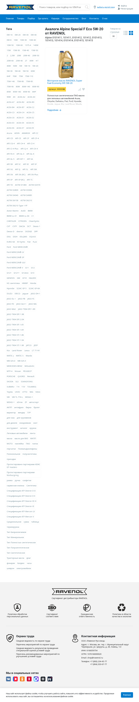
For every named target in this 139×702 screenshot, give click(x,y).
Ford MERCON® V (15, 267)
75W (21, 76)
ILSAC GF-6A (34, 288)
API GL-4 (30, 154)
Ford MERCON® (20, 247)
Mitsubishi (29, 366)
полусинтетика (30, 454)
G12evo (25, 273)
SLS (17, 381)
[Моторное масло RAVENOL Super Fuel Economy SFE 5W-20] (66, 65)
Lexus (27, 350)
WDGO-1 (29, 397)
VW (8, 397)
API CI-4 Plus (12, 148)
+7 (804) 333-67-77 (98, 664)
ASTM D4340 (12, 195)
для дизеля (12, 423)
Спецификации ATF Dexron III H (21, 501)
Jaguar (26, 293)
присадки (11, 459)
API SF (34, 164)
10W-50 (10, 45)
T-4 (18, 386)
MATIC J (10, 355)
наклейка (19, 443)
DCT (29, 226)
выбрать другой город (106, 7)
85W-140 (17, 91)
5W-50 (26, 71)
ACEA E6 (10, 128)
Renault (30, 376)
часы (29, 563)
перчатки (11, 448)
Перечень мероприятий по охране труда (35, 644)
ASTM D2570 (34, 185)
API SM (33, 169)
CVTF (14, 226)
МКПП (33, 438)
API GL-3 (20, 154)
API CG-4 (11, 143)
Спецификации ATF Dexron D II (21, 490)
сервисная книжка (15, 485)
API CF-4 (35, 138)
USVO (17, 392)
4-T (37, 60)
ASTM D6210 (26, 200)
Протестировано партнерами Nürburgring (21, 473)
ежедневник (25, 423)
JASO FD (10, 304)
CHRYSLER (11, 221)
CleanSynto (34, 221)
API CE (18, 138)
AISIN (17, 133)
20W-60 (10, 60)
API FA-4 (10, 154)
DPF (36, 231)
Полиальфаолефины (27, 448)
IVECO (17, 293)
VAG (31, 392)
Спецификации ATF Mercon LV (21, 511)
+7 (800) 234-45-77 (98, 661)
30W (31, 60)
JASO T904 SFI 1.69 (15, 329)
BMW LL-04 (24, 216)
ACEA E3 (10, 122)
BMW (30, 210)
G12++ (16, 273)
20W (19, 55)
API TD (10, 185)
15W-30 (16, 50)
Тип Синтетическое (16, 553)
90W (9, 97)
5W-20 (35, 66)
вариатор (11, 412)
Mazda (29, 355)
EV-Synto (21, 241)
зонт (35, 423)
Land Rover (17, 350)
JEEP (36, 345)
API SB (10, 164)
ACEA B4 (10, 107)
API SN (10, 174)
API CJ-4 (24, 148)
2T (26, 60)
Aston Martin (13, 210)
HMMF (25, 283)
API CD (10, 138)
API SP (9, 179)
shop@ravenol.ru (95, 658)
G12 (33, 267)
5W (20, 66)
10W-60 (19, 45)
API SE (26, 164)
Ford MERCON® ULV (16, 262)
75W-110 (29, 76)
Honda (33, 283)
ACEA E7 (20, 128)
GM (18, 278)
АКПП (9, 407)
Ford (9, 247)
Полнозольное (13, 454)
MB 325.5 (22, 361)
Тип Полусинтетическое (18, 547)
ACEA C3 (10, 112)
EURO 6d (11, 241)
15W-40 (25, 50)
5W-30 (9, 71)
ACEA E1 (20, 117)
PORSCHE (11, 376)
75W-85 (29, 81)
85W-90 (26, 91)
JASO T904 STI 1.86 (15, 335)
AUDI (23, 210)
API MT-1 (21, 159)
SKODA (10, 381)
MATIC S (19, 355)
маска (9, 438)
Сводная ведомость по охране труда (33, 641)
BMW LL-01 (12, 216)
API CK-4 (34, 148)
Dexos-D (10, 231)
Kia (8, 350)
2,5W (12, 55)
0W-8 (9, 40)
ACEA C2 (30, 107)
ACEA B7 (20, 107)
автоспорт (34, 402)
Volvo (37, 392)
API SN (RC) (20, 174)
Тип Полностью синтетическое (21, 542)
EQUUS (32, 236)
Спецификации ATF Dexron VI (20, 506)
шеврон (10, 568)
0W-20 (17, 34)
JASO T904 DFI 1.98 (15, 314)
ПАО (28, 443)
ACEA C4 (20, 112)
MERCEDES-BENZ (14, 366)
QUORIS (21, 376)
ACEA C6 (10, 117)
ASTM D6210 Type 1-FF (17, 205)
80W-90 (35, 86)
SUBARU (10, 386)
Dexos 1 (36, 226)
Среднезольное (14, 521)
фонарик (11, 563)
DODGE (28, 231)
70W (15, 76)
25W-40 (19, 60)
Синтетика (31, 485)
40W (9, 66)
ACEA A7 (10, 102)
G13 (32, 273)
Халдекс (21, 563)
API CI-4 (30, 143)
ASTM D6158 (12, 200)
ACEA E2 (30, 117)
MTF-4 (9, 371)
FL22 (35, 241)
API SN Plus (33, 174)
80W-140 (26, 86)
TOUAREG (31, 386)
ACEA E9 (30, 128)
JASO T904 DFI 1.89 (26, 309)
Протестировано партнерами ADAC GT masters (23, 465)
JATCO (28, 345)
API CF (26, 138)
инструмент (12, 428)
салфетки (27, 480)
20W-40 (26, 55)
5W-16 (27, 66)
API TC (30, 179)
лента (32, 433)
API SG (10, 169)
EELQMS (23, 236)
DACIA (22, 226)
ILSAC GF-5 (21, 288)
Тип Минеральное (15, 537)
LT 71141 (36, 350)
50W (15, 66)
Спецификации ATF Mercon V (20, 516)
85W (9, 91)
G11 (27, 267)
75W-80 (20, 81)
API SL (25, 169)
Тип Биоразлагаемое (16, 532)
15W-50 (34, 50)
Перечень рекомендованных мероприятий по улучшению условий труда (38, 655)
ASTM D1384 (20, 185)
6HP (8, 76)
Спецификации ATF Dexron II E (21, 496)
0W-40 (34, 34)
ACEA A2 (21, 97)
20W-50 (35, 55)
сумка (26, 521)
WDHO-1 (11, 402)
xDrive (20, 402)
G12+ (9, 273)
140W (35, 45)
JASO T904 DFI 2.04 (15, 319)
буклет (37, 407)
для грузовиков (24, 417)
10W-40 (32, 40)
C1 (32, 216)
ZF (26, 402)
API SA (30, 159)
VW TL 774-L (17, 397)
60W (33, 71)
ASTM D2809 (12, 190)
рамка (9, 480)
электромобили (24, 568)
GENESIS (11, 278)
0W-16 (9, 34)
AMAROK (26, 133)
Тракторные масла (15, 558)
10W (16, 40)
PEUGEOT (27, 371)
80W (18, 86)
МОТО (10, 443)
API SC (18, 164)
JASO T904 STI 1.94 (15, 340)
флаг (28, 558)
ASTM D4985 (26, 195)
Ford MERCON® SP (15, 257)
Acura (9, 133)
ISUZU (9, 293)
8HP (34, 91)
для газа (11, 417)
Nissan (18, 371)
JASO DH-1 (35, 293)
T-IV (23, 386)
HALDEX (32, 278)
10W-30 (23, 40)
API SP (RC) (20, 179)
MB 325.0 (11, 361)
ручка (17, 480)
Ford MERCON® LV (15, 252)
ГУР (29, 412)
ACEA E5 (30, 122)
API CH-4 (21, 143)
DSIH (15, 236)
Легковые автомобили (17, 433)
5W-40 (17, 71)
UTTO (24, 392)
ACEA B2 (20, 102)
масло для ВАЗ (21, 438)
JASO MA (33, 304)
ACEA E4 (20, 122)
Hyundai (10, 288)
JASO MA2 (11, 309)
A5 (14, 97)
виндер (21, 412)
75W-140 (11, 81)
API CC (35, 133)
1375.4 (28, 45)
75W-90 (10, 86)
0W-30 (26, 34)
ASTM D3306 (26, 190)
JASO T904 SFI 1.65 (15, 324)
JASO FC (30, 298)
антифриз (18, 407)
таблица (35, 521)
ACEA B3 (30, 102)
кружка (33, 428)
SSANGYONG (27, 381)
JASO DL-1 (11, 298)
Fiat (29, 241)
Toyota (10, 392)
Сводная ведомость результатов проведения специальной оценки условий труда (37, 649)
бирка (28, 407)
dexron (20, 231)
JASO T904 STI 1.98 (15, 345)
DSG (9, 236)
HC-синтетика (13, 283)
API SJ (17, 169)
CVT (8, 226)
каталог (23, 428)
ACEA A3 (31, 97)
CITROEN (22, 221)
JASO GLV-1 (21, 304)
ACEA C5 (30, 112)
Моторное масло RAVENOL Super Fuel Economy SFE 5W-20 (64, 82)
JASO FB (21, 298)
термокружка (13, 527)
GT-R (24, 278)
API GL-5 (10, 159)
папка (35, 443)
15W (9, 50)
